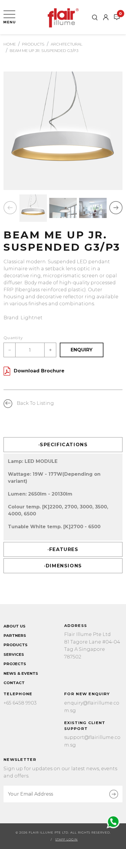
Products (33, 44)
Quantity (13, 337)
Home (10, 44)
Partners (15, 635)
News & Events (21, 673)
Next (115, 207)
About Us (14, 626)
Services (14, 654)
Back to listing (35, 403)
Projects (15, 663)
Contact (14, 682)
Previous (10, 207)
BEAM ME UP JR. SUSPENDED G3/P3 (44, 50)
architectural (66, 44)
